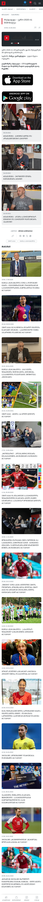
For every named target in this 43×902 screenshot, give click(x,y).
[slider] (18, 43)
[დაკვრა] (6, 37)
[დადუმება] (12, 43)
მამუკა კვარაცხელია (27, 241)
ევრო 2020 (11, 241)
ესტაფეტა (15, 15)
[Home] (3, 3)
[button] (8, 9)
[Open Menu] (39, 3)
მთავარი (5, 15)
